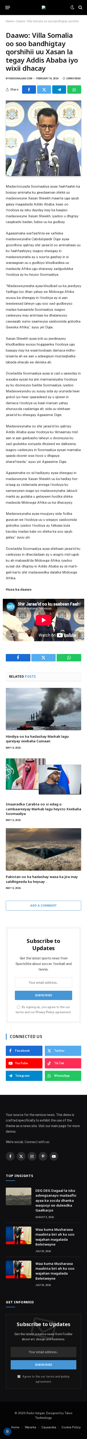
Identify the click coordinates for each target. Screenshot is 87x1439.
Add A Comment (43, 905)
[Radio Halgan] (43, 7)
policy (65, 1376)
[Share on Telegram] (59, 89)
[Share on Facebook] (29, 89)
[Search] (79, 7)
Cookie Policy (71, 1427)
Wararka (30, 1427)
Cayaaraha (49, 1427)
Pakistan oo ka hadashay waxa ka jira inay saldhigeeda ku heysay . (42, 879)
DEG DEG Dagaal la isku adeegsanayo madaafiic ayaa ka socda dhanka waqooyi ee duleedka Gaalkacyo (56, 1200)
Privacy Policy (45, 1012)
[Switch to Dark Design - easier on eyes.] (72, 7)
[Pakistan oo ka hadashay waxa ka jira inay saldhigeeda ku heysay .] (43, 849)
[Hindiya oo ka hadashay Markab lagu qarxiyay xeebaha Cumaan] (43, 709)
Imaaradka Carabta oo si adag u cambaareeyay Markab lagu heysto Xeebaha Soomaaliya (43, 809)
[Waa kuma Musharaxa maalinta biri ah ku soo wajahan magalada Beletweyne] (18, 1235)
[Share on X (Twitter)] (44, 89)
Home (9, 21)
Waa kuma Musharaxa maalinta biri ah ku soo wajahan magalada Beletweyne (54, 1237)
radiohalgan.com (20, 78)
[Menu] (7, 7)
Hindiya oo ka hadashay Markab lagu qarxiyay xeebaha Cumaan (37, 738)
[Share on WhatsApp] (74, 89)
